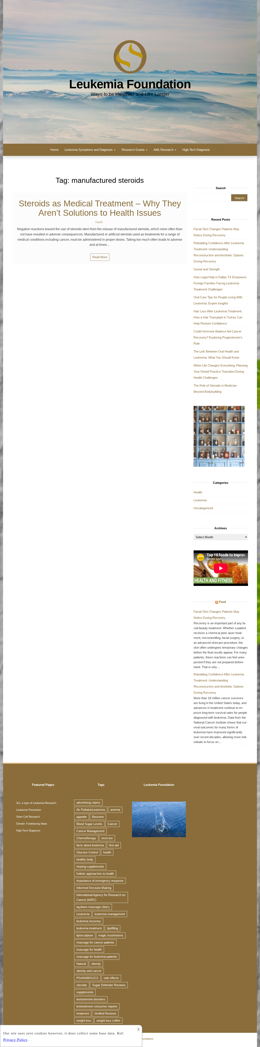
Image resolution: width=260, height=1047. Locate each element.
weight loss (83, 1020)
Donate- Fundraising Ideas (31, 823)
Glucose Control (87, 852)
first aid (114, 845)
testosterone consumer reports (96, 1006)
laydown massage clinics (93, 907)
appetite (81, 816)
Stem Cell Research (28, 816)
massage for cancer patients (95, 942)
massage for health (89, 949)
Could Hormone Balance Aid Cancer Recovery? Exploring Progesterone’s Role (218, 337)
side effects (111, 978)
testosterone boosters (90, 999)
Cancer (112, 824)
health (107, 852)
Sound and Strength (207, 269)
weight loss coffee (108, 1020)
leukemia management (110, 914)
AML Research (164, 149)
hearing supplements (90, 866)
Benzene (98, 816)
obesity (96, 963)
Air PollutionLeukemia (90, 809)
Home (54, 149)
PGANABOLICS (87, 978)
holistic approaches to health (95, 873)
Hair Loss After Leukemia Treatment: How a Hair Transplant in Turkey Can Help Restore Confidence (218, 317)
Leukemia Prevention (28, 809)
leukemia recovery (88, 921)
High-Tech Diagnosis (196, 149)
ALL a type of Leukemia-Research (36, 802)
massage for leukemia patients (96, 956)
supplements (84, 992)
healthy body (84, 859)
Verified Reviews (105, 1013)
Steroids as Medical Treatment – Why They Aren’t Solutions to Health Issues (100, 208)
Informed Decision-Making (93, 888)
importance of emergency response (100, 880)
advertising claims (88, 802)
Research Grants (133, 149)
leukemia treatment (89, 928)
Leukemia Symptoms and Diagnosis (89, 149)
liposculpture (84, 935)
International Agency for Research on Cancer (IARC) (100, 897)
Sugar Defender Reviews (109, 985)
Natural (81, 963)
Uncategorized (203, 508)
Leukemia (200, 500)
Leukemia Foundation (130, 84)
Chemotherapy (86, 838)
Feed (222, 602)
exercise (107, 838)
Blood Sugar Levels (89, 824)
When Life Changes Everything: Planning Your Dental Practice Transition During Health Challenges (221, 371)
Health (99, 222)
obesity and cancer (89, 971)
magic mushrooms (110, 935)
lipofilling (112, 928)
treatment (82, 1013)
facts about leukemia (90, 845)
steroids (81, 985)
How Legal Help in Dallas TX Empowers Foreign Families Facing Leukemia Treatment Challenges (220, 283)
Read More (99, 257)
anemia (115, 809)
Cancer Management (90, 831)
